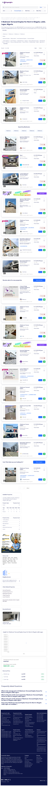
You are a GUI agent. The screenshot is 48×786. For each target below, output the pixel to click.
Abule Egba (5, 557)
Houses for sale (4, 718)
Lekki (14, 560)
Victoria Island (14, 562)
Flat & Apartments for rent (17, 717)
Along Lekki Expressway (34, 40)
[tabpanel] (11, 59)
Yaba (3, 564)
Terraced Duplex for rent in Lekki (7, 19)
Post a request (39, 462)
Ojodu (11, 561)
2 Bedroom (5, 34)
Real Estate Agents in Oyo (6, 734)
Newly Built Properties (7, 593)
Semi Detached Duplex (21, 38)
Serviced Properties (7, 590)
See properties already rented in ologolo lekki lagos (11, 601)
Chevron (8, 42)
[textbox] (7, 11)
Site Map (38, 762)
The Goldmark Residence (29, 723)
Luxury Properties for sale (41, 748)
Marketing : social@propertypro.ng (10, 770)
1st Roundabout (6, 40)
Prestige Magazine (28, 735)
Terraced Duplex (31, 38)
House (4, 36)
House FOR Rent (22, 57)
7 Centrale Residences (29, 726)
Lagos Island (10, 560)
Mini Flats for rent (16, 718)
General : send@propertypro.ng (9, 769)
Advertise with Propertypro (29, 731)
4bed (21, 155)
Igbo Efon (42, 42)
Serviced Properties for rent (41, 731)
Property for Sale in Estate (41, 749)
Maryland (4, 561)
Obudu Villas (27, 725)
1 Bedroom (8, 130)
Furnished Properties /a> (8, 591)
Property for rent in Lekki (22, 17)
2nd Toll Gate (13, 40)
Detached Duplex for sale (5, 721)
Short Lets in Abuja (40, 714)
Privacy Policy (27, 761)
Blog (25, 758)
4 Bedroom (16, 34)
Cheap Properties (6, 595)
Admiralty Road (20, 40)
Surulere (9, 562)
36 (16, 511)
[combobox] (42, 7)
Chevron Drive (25, 42)
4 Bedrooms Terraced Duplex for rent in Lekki (25, 19)
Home (2, 17)
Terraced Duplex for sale (5, 725)
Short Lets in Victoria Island (41, 720)
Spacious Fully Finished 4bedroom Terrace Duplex (25, 200)
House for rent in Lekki (33, 17)
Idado (37, 42)
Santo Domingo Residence (30, 722)
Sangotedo (5, 562)
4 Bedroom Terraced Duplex (24, 56)
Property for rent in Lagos (11, 17)
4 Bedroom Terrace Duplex (24, 224)
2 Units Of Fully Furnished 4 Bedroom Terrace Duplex (25, 287)
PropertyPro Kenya (28, 762)
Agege (9, 557)
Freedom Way (32, 42)
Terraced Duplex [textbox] (17, 10)
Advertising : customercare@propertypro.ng (11, 772)
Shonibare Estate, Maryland (18, 737)
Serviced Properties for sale (41, 740)
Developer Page (39, 758)
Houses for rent (16, 724)
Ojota (15, 561)
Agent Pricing (38, 757)
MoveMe (26, 734)
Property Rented (39, 761)
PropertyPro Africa (28, 766)
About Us (26, 757)
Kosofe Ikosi (5, 560)
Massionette (13, 38)
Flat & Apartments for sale (5, 717)
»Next (28, 488)
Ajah (12, 557)
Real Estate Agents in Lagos (6, 731)
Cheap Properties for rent (41, 737)
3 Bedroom (10, 34)
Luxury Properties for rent (41, 739)
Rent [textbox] (41, 7)
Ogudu (8, 561)
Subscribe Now (39, 280)
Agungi (26, 40)
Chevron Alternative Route (16, 42)
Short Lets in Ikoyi (40, 717)
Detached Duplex (6, 38)
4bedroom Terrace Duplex (24, 75)
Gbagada (15, 557)
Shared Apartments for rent (18, 721)
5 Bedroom (22, 34)
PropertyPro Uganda (28, 765)
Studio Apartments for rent (18, 722)
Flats (3, 509)
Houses (4, 511)
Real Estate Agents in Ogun (6, 735)
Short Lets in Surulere (40, 721)
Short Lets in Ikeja (40, 716)
